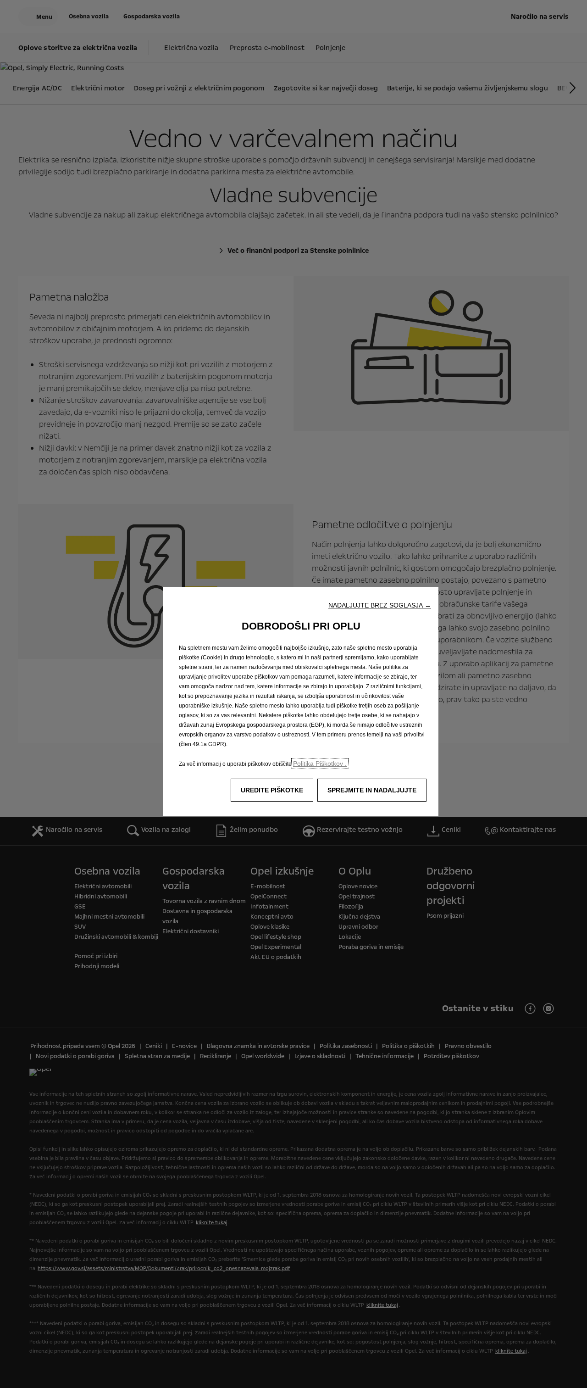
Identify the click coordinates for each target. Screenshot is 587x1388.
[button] (379, 605)
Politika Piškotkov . (320, 763)
